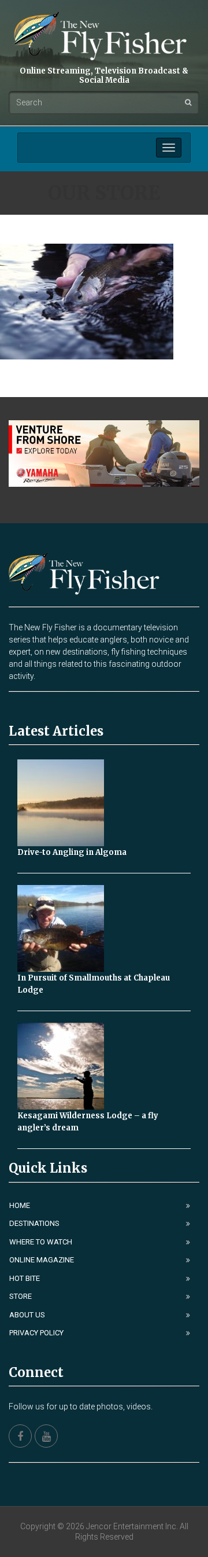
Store (20, 1296)
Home (19, 1205)
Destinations (34, 1223)
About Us (27, 1314)
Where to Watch (40, 1241)
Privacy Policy (36, 1332)
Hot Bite (24, 1278)
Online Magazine (41, 1259)
